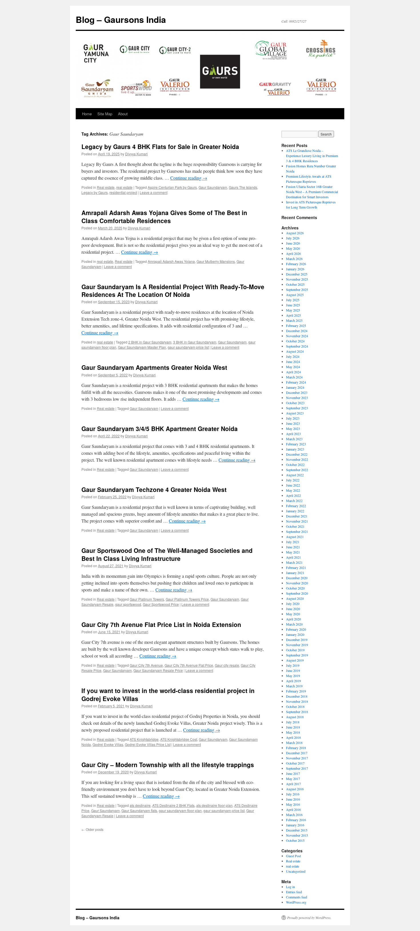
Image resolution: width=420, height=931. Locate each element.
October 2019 (295, 650)
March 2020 (294, 624)
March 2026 (294, 258)
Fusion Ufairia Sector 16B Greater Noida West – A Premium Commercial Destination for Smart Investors (312, 191)
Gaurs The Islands (243, 187)
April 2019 (293, 680)
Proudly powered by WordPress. (309, 917)
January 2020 (295, 634)
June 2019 (293, 670)
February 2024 (296, 382)
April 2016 (293, 809)
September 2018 (297, 711)
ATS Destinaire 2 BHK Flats (173, 805)
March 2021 (294, 562)
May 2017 (293, 778)
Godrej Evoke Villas (108, 744)
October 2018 (295, 706)
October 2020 (295, 588)
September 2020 (297, 593)
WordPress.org (296, 902)
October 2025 (295, 284)
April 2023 (293, 433)
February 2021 (296, 567)
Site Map (104, 113)
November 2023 (297, 397)
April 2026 (293, 253)
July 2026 (292, 238)
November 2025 (297, 279)
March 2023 (294, 438)
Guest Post (293, 855)
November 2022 (297, 459)
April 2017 (293, 783)
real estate (124, 187)
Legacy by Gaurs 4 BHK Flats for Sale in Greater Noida (160, 146)
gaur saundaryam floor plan (180, 810)
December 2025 (296, 274)
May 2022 (293, 490)
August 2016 (295, 789)
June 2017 (293, 773)
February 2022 (296, 505)
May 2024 (293, 366)
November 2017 (297, 758)
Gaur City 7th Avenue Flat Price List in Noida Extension (161, 624)
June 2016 (293, 799)
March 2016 (294, 814)
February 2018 (296, 747)
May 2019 (293, 675)
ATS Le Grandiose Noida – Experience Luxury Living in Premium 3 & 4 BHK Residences (312, 155)
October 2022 (295, 464)
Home (87, 113)
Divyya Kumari (136, 153)
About (123, 113)
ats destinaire (140, 805)
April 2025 (293, 315)
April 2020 (293, 619)
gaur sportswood (128, 604)
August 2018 (295, 716)
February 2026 (296, 263)
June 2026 (293, 243)
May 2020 (293, 614)
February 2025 (296, 325)
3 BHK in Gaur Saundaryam (194, 342)
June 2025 (293, 305)
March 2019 (294, 686)
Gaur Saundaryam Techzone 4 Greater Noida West (154, 489)
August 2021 (295, 536)
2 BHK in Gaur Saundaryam (149, 342)
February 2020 (296, 629)
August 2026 (295, 233)
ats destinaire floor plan (214, 805)
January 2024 (295, 387)
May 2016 (293, 804)
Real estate (106, 187)
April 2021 (293, 557)
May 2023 (293, 428)
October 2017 (295, 763)
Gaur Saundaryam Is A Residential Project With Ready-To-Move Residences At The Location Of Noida (172, 290)
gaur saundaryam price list (188, 347)
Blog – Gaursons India (121, 19)
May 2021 (293, 552)
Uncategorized (295, 871)
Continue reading (188, 178)
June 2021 (293, 547)
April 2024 (293, 372)
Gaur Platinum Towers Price (187, 599)
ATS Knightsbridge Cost (178, 739)
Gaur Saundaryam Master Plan (142, 347)
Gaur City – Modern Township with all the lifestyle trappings (167, 764)
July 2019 (292, 665)
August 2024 (295, 351)
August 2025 (295, 294)
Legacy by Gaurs (94, 192)
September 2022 (297, 469)
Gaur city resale (227, 665)
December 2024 (296, 330)
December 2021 (296, 516)
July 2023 (292, 418)
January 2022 (295, 511)
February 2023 (296, 444)
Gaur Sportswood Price (161, 604)
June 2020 (293, 608)
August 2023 (295, 413)
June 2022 (293, 485)
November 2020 (297, 583)
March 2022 (294, 500)
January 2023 (295, 449)
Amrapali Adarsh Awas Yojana (171, 261)
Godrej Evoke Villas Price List (148, 744)
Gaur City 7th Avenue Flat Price (189, 665)
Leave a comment (153, 192)
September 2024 (297, 346)
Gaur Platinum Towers (147, 599)
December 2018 (296, 696)
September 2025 (297, 289)
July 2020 (292, 603)
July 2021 (292, 541)
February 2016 (296, 819)
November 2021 (297, 521)
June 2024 (293, 361)
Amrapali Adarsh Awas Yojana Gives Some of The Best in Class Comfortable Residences (164, 216)
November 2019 (297, 644)
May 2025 (293, 310)
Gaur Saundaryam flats (139, 810)
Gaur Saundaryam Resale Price (158, 670)
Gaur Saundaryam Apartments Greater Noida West (154, 367)
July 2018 (292, 722)
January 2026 (295, 269)
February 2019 (296, 691)
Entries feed (294, 892)
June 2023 (293, 423)
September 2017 (297, 768)
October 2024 (295, 341)
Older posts (92, 829)
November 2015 (297, 835)
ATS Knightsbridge (144, 739)
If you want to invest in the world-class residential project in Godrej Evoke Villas (168, 694)
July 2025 (292, 299)
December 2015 (296, 830)
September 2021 (297, 531)
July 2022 (292, 480)
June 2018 (293, 727)
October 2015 (295, 840)
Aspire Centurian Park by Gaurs (172, 187)
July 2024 (292, 356)
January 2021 (295, 572)
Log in (290, 886)
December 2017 (296, 753)
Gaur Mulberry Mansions (216, 261)
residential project (123, 192)
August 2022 (295, 475)
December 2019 (296, 639)
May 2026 (293, 248)
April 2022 (293, 495)
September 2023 (297, 408)
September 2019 (297, 655)
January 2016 (295, 825)
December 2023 (296, 392)
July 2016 (292, 794)
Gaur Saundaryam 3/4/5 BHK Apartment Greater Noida (159, 428)
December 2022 (296, 454)
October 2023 (295, 402)
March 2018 (294, 742)
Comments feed (296, 897)
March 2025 (294, 320)
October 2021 (295, 526)
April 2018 (293, 737)
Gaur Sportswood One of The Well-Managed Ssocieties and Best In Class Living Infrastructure (167, 554)
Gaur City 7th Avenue (146, 665)
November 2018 (297, 701)
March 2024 (294, 377)
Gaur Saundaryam (213, 187)
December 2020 (296, 577)
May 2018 (293, 732)
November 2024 (297, 336)
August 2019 (295, 660)
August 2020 (295, 598)
